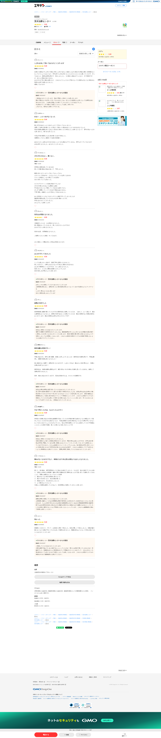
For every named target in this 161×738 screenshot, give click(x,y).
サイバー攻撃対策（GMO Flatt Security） (80, 698)
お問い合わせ (78, 677)
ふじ (40, 516)
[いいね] (35, 88)
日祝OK (36, 32)
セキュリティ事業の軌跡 (104, 698)
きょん (40, 211)
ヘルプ (66, 677)
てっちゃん (41, 152)
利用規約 (35, 681)
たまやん (41, 113)
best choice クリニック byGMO (41, 684)
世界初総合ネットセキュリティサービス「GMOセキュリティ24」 (47, 696)
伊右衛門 (41, 406)
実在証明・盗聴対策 (37, 698)
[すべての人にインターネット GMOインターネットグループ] (148, 1)
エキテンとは (54, 677)
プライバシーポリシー (52, 681)
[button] (124, 734)
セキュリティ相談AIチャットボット (91, 696)
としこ (40, 60)
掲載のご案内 (93, 677)
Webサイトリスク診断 (77, 696)
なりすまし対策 (94, 698)
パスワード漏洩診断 (67, 696)
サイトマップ (107, 677)
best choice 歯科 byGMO (58, 684)
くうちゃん (41, 456)
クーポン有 (42, 32)
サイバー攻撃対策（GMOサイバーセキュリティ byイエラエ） (56, 698)
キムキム (41, 250)
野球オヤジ (41, 345)
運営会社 (41, 681)
